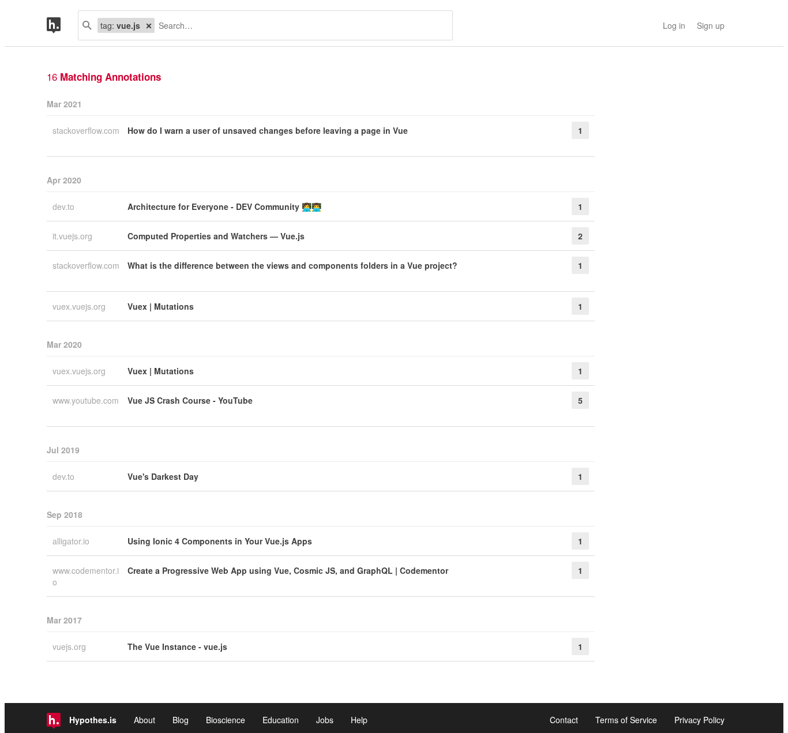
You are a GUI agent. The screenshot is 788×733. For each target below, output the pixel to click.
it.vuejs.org (73, 236)
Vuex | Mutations (160, 306)
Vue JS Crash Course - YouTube (190, 400)
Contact (564, 720)
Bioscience (225, 720)
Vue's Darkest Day (162, 476)
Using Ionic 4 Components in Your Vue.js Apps (219, 541)
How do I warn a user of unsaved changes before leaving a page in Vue (267, 130)
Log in (674, 25)
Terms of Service (626, 720)
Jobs (324, 720)
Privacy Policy (699, 720)
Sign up (711, 25)
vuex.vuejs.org (80, 306)
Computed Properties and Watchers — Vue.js (216, 236)
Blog (180, 720)
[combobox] (299, 25)
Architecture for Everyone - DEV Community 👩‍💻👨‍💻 (224, 206)
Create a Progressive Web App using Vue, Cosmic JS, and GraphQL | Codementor (287, 570)
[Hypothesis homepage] (62, 25)
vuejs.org (70, 646)
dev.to (64, 206)
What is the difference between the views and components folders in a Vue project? (292, 265)
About (144, 720)
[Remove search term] (149, 25)
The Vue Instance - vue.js (177, 646)
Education (280, 720)
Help (359, 720)
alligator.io (72, 541)
